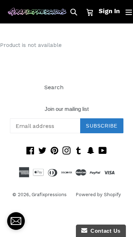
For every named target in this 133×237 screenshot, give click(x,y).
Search (53, 87)
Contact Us (104, 231)
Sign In (109, 11)
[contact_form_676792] (16, 221)
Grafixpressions (49, 194)
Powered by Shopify (98, 194)
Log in (80, 87)
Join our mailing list (67, 109)
